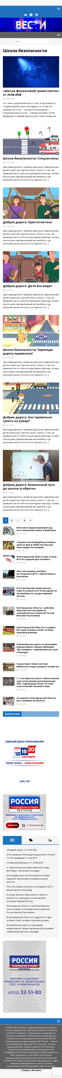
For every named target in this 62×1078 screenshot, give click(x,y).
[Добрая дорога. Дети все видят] (31, 267)
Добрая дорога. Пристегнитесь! (27, 222)
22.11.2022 (9, 492)
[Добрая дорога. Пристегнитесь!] (31, 203)
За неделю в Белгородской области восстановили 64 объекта (36, 699)
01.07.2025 (9, 162)
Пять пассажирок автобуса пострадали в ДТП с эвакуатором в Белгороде (36, 574)
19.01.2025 (22, 533)
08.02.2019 (22, 551)
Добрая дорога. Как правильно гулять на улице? (27, 419)
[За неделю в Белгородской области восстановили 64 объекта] (8, 701)
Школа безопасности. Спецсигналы (31, 158)
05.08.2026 (22, 562)
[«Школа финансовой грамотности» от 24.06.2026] (31, 72)
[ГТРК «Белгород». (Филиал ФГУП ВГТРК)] (31, 30)
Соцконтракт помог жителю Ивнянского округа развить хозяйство (38, 665)
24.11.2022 (9, 425)
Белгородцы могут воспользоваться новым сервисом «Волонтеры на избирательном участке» (28, 878)
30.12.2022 (9, 290)
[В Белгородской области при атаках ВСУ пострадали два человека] (8, 559)
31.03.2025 (9, 226)
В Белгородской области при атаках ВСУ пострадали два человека (37, 558)
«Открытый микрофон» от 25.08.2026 (24, 862)
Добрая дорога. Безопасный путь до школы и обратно (29, 486)
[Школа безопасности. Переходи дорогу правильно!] (31, 330)
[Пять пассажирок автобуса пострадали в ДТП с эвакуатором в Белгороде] (8, 574)
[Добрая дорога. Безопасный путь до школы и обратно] (31, 465)
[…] (47, 179)
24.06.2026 (9, 98)
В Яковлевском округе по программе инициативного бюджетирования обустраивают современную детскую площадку (37, 648)
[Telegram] (31, 15)
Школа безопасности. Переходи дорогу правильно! (28, 351)
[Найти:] (31, 41)
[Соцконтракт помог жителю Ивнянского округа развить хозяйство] (8, 667)
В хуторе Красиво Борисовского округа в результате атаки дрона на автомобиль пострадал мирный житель (37, 592)
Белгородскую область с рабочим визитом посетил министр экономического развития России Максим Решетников (35, 611)
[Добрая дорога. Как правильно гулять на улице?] (31, 398)
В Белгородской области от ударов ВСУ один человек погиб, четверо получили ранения (36, 630)
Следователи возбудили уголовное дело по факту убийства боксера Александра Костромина (36, 545)
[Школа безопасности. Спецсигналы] (31, 139)
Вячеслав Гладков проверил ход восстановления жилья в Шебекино (36, 529)
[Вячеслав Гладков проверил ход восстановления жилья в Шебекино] (8, 530)
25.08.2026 (22, 580)
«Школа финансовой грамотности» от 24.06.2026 (31, 93)
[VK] (25, 15)
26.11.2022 (9, 357)
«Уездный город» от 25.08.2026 (21, 849)
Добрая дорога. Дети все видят (27, 286)
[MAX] (36, 15)
